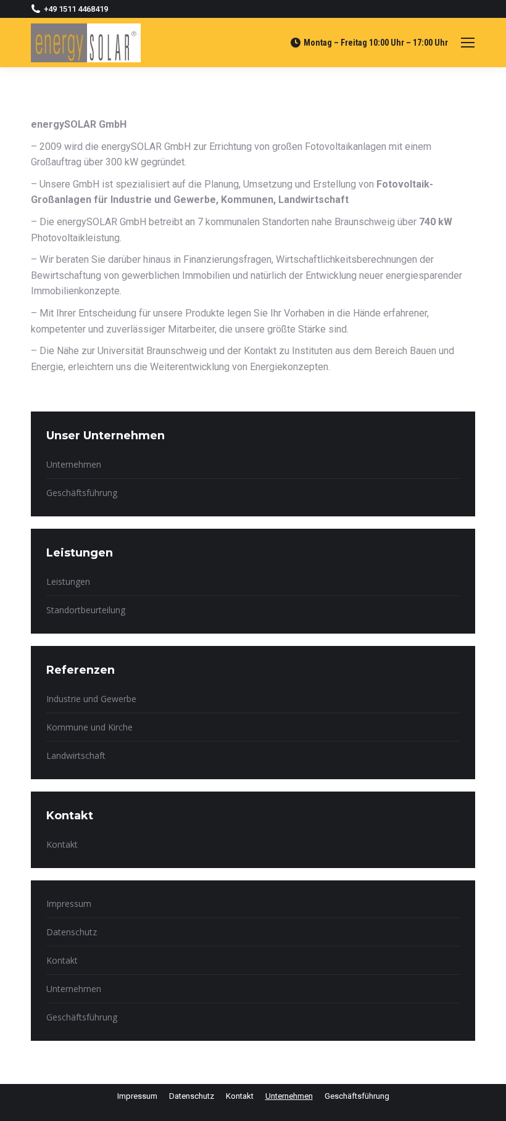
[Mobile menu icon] (467, 42)
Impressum (68, 903)
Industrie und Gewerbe (91, 699)
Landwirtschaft (76, 755)
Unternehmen (73, 464)
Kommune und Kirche (89, 727)
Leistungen (68, 581)
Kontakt (62, 844)
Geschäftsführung (81, 492)
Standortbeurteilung (85, 610)
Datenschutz (71, 932)
